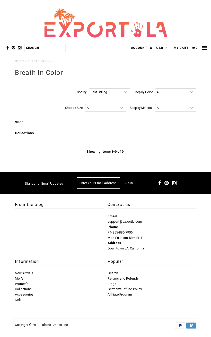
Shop (19, 122)
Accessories (24, 294)
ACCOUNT (139, 48)
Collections (24, 133)
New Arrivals (24, 273)
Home (19, 61)
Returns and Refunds (123, 278)
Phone (113, 227)
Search (113, 273)
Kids (18, 300)
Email (112, 216)
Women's (22, 284)
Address (114, 243)
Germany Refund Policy (125, 289)
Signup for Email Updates (44, 183)
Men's (19, 278)
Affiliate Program (120, 294)
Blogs (112, 284)
